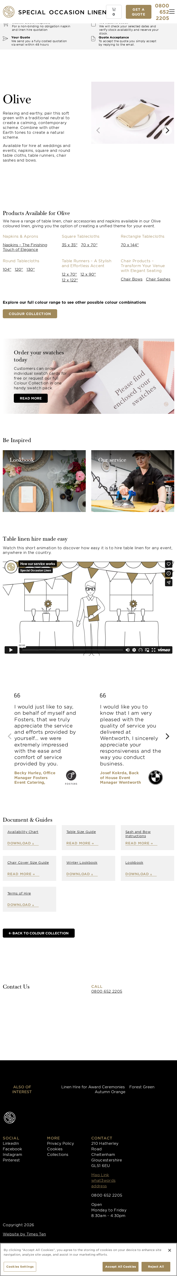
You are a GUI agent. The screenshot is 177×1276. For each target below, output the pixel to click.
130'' (31, 269)
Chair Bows (131, 279)
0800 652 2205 (106, 991)
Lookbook (22, 460)
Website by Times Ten (24, 1234)
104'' (7, 269)
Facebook (12, 1148)
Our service (112, 460)
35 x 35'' (69, 244)
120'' (19, 269)
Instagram (12, 1154)
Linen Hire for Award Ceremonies (93, 1086)
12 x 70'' (69, 274)
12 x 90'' (88, 274)
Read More (31, 398)
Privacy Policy (60, 1143)
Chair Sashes (158, 279)
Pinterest (11, 1159)
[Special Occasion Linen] (62, 12)
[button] (114, 12)
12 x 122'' (70, 280)
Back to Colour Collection (40, 933)
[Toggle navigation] (172, 12)
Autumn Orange (110, 1091)
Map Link (100, 1174)
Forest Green (141, 1086)
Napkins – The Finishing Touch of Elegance (25, 247)
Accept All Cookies (120, 1266)
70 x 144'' (130, 244)
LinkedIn (11, 1143)
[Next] (167, 130)
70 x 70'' (89, 244)
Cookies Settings (20, 1266)
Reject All (156, 1266)
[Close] (170, 1250)
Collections (57, 1154)
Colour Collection (30, 314)
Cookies (54, 1148)
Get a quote (138, 11)
